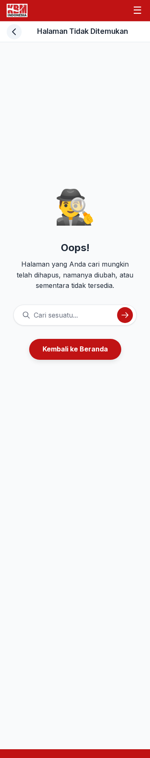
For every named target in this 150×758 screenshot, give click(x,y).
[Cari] (125, 315)
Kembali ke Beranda (75, 349)
